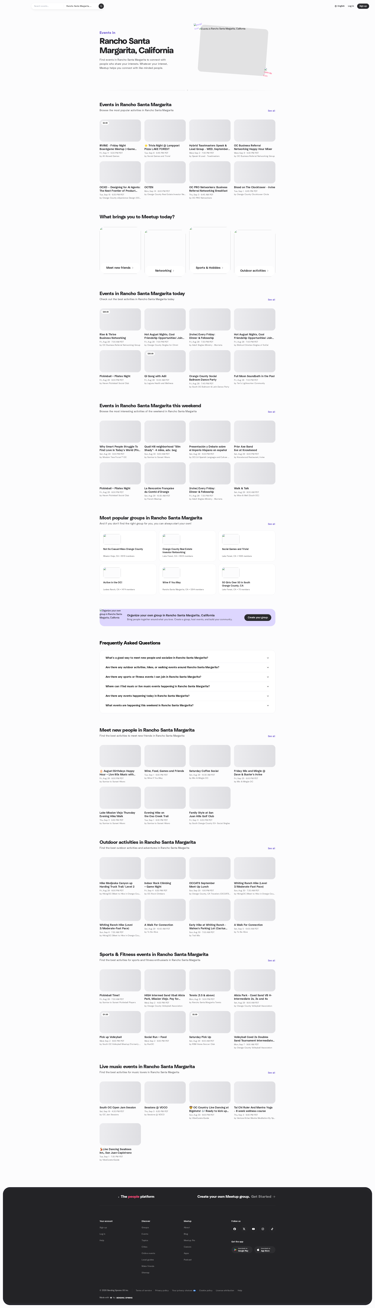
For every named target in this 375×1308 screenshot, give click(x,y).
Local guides (148, 1260)
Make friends (148, 1266)
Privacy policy (162, 1291)
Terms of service (144, 1291)
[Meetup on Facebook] (234, 1229)
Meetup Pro (189, 1240)
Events (145, 1234)
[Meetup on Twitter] (244, 1229)
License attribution (225, 1291)
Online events (148, 1253)
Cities (144, 1247)
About (187, 1228)
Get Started (261, 1196)
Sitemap (145, 1273)
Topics (145, 1240)
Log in (102, 1234)
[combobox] (81, 6)
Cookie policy (206, 1291)
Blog (186, 1234)
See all (271, 111)
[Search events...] (101, 6)
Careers (187, 1247)
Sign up (103, 1228)
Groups (145, 1228)
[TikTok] (272, 1229)
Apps (186, 1253)
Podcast (188, 1260)
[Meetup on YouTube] (253, 1229)
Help (102, 1240)
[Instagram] (263, 1229)
